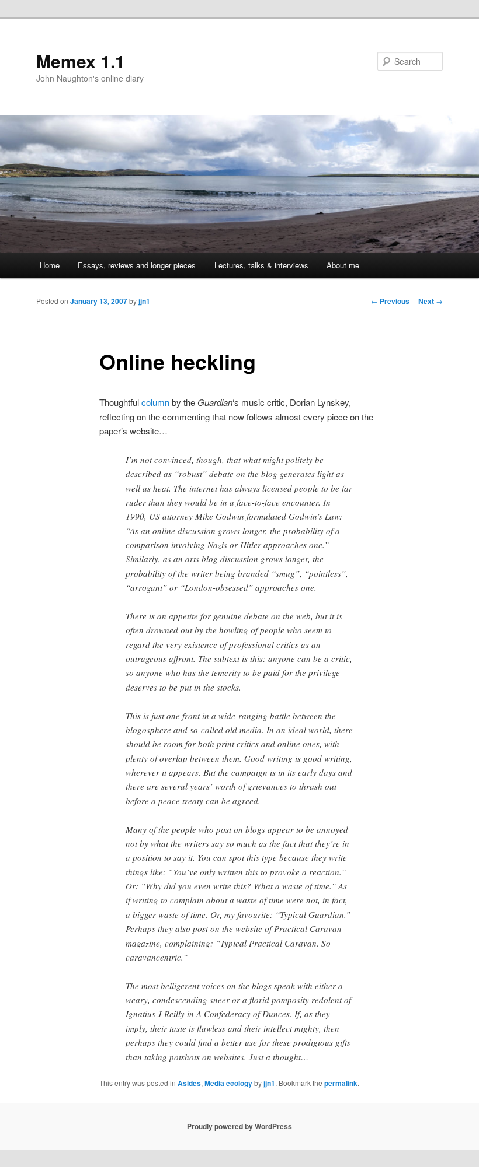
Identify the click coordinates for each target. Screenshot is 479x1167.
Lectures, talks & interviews (261, 265)
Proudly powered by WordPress (239, 1126)
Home (50, 265)
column (155, 402)
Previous (390, 301)
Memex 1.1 (80, 60)
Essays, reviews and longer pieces (137, 265)
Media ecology (228, 1083)
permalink (340, 1083)
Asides (189, 1083)
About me (343, 265)
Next (430, 301)
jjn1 (144, 301)
